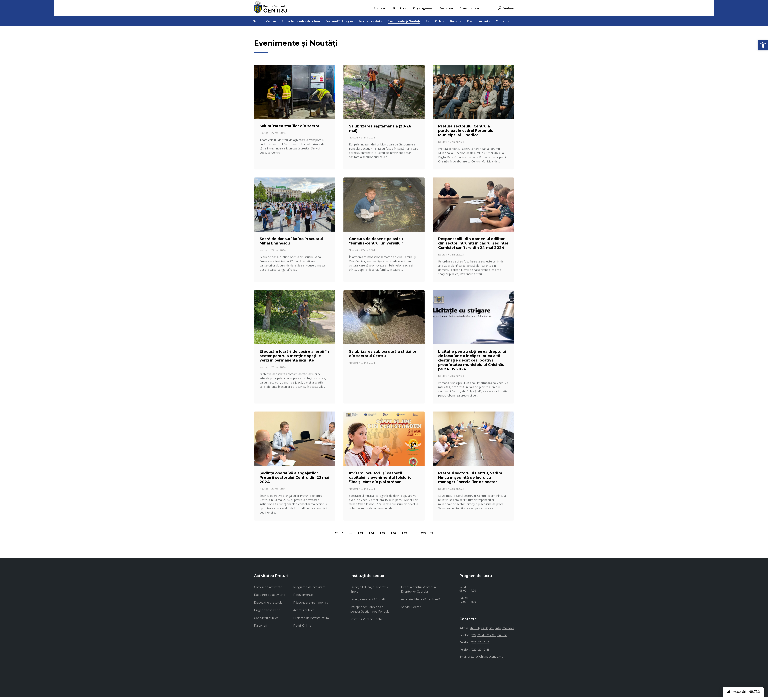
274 (423, 533)
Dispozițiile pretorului (268, 602)
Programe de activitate (309, 587)
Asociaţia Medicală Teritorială (421, 599)
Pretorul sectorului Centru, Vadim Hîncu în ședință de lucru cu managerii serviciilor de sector (470, 477)
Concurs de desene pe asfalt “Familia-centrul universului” (376, 241)
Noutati (264, 133)
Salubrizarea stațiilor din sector (289, 126)
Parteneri (260, 625)
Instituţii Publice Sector (366, 619)
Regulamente (303, 595)
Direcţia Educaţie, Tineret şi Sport (369, 589)
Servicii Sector (411, 607)
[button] (763, 45)
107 (404, 533)
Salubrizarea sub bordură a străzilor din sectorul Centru (382, 353)
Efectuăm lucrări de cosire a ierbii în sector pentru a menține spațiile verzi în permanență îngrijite (294, 356)
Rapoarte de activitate (269, 595)
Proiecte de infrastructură (311, 618)
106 (393, 533)
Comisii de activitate (268, 587)
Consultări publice (266, 618)
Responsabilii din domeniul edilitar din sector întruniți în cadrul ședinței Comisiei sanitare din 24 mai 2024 (473, 243)
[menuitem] (380, 8)
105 (382, 533)
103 (360, 533)
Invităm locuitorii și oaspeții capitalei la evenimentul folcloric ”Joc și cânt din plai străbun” (380, 477)
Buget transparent (267, 610)
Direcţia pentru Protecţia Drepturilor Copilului (418, 589)
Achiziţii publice (304, 610)
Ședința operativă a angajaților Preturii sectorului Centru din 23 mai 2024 (294, 477)
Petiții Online (302, 625)
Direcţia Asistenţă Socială (367, 599)
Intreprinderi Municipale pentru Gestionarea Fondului (370, 609)
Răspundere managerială (310, 602)
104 (371, 533)
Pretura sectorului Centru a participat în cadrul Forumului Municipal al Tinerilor (466, 130)
